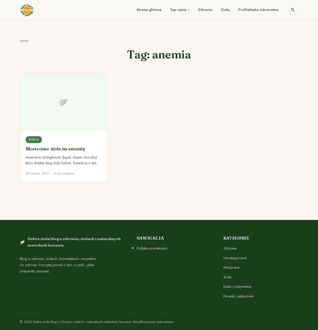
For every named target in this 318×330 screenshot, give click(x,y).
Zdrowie (205, 9)
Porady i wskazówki (238, 296)
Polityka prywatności (152, 248)
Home (24, 40)
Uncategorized (234, 258)
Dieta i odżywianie (237, 286)
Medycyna (231, 267)
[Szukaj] (293, 10)
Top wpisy (178, 9)
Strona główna (149, 9)
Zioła (225, 9)
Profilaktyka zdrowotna (258, 9)
